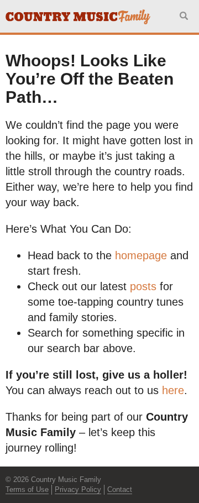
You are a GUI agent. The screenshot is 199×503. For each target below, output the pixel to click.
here (173, 390)
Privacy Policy (78, 489)
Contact (119, 489)
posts (143, 286)
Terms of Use (27, 489)
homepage (141, 255)
